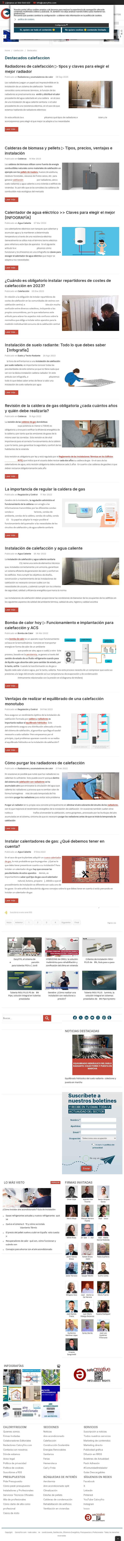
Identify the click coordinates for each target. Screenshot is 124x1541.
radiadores (43, 719)
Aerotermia (49, 1481)
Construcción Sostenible (56, 1445)
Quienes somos (11, 1431)
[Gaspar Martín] (87, 1269)
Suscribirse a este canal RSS (21, 912)
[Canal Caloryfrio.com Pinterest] (104, 1018)
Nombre (75, 1120)
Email (76, 1132)
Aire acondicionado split (56, 1486)
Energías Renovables (54, 1449)
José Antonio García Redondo (103, 1239)
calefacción (18, 180)
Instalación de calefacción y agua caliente (44, 548)
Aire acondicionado (53, 1436)
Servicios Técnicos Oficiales (18, 1495)
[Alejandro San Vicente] (87, 1192)
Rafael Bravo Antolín (87, 1258)
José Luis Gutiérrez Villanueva (103, 1335)
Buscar (47, 1018)
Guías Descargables (94, 1472)
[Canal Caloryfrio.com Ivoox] (110, 1018)
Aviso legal (9, 1458)
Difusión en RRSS (93, 1454)
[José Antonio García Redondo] (103, 1231)
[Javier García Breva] (71, 1250)
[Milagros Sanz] (71, 1288)
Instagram (89, 1504)
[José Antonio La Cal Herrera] (87, 1288)
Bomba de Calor (25, 633)
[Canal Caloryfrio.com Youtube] (92, 1018)
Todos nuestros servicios (97, 1436)
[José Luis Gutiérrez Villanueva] (103, 1326)
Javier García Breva (72, 1258)
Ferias (46, 1458)
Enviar (86, 1168)
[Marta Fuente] (103, 1288)
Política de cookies (13, 1467)
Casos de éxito (11, 1513)
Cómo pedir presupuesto (16, 1486)
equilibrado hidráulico (36, 723)
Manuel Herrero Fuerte (87, 1220)
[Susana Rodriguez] (103, 1307)
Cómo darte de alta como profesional (16, 1506)
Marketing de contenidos (97, 1440)
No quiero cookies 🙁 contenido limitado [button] (85, 30)
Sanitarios (48, 1454)
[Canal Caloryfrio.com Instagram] (98, 1018)
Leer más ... (11, 129)
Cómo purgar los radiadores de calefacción (45, 763)
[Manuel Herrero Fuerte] (87, 1212)
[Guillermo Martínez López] (71, 1326)
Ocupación (74, 1140)
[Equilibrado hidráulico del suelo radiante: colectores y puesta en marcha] (92, 1055)
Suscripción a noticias (95, 1431)
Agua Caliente (24, 223)
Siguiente (66, 922)
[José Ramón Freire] (71, 1307)
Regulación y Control (28, 494)
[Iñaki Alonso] (103, 1212)
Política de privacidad (14, 1463)
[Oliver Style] (71, 1192)
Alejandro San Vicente (87, 1201)
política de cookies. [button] (26, 19)
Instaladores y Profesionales (18, 1490)
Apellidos (75, 1126)
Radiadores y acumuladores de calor (35, 77)
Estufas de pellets (52, 1495)
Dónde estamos (11, 1454)
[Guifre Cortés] (103, 1269)
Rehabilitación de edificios (57, 1504)
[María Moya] (71, 1212)
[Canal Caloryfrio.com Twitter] (80, 1018)
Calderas (22, 158)
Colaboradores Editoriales (17, 1440)
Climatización (50, 1490)
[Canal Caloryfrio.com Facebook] (75, 1018)
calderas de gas (28, 422)
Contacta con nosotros (15, 1449)
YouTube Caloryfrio (94, 1499)
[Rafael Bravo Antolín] (87, 1250)
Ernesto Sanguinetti (71, 1353)
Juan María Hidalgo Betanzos (87, 1315)
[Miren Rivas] (71, 1231)
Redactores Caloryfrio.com (17, 1445)
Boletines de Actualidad (96, 1458)
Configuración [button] (61, 25)
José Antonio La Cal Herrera (87, 1296)
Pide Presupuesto (12, 1481)
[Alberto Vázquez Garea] (103, 1192)
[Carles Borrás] (87, 1326)
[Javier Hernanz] (71, 1269)
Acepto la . (103, 1146)
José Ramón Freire (71, 1315)
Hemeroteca (50, 1463)
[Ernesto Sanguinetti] (71, 1345)
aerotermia (31, 654)
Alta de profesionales (14, 1499)
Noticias (47, 1431)
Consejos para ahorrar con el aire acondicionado (29, 1249)
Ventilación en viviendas (56, 1508)
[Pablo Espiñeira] (103, 1250)
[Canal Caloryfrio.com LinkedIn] (86, 1018)
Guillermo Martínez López (72, 1334)
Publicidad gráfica (93, 1449)
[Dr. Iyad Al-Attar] (87, 1231)
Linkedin (88, 1490)
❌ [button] (111, 7)
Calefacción (18, 51)
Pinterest (88, 1495)
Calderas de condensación (57, 1499)
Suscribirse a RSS (12, 1472)
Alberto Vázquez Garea (103, 1201)
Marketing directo (93, 1445)
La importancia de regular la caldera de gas (45, 489)
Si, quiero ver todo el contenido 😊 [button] (37, 30)
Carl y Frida (49, 1467)
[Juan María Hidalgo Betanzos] (87, 1307)
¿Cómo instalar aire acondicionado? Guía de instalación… (30, 1209)
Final (77, 922)
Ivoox (87, 1508)
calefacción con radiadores (32, 782)
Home (7, 51)
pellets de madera (29, 172)
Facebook (89, 1481)
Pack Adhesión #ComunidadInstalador (96, 1465)
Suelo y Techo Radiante (29, 355)
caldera (32, 719)
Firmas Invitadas (11, 1436)
